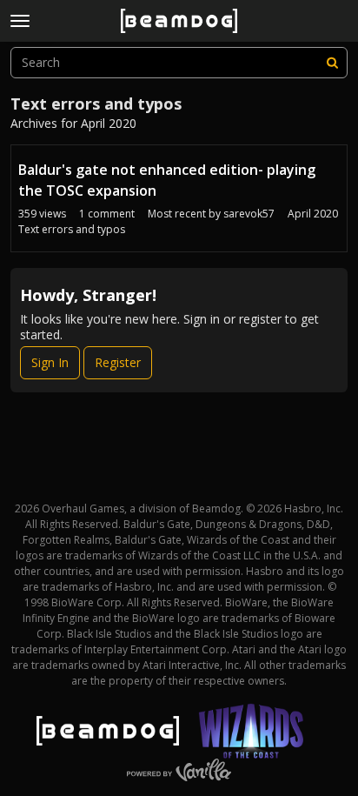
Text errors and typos (71, 229)
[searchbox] (179, 62)
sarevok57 (249, 213)
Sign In (50, 362)
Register (118, 362)
